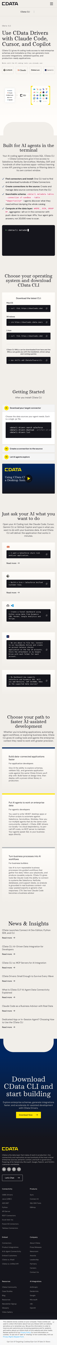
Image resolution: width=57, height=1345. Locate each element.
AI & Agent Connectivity (11, 1251)
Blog (3, 1295)
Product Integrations (10, 1247)
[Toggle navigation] (51, 3)
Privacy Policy (26, 1332)
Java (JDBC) (7, 1199)
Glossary (5, 1308)
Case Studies (7, 1291)
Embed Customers (9, 1255)
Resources (6, 1300)
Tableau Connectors (10, 1228)
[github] (14, 1169)
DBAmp (33, 1207)
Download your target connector (23, 408)
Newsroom (34, 1251)
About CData (35, 1243)
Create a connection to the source (24, 448)
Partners (33, 1264)
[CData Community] (19, 1169)
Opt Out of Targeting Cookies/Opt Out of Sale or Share (28, 1342)
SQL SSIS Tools (35, 1203)
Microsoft (33, 1300)
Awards (33, 1255)
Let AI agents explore (18, 457)
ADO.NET (5, 1203)
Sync (32, 1195)
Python (5, 1207)
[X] (9, 1169)
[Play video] (28, 479)
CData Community (9, 1287)
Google (32, 1295)
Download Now (26, 1115)
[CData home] (12, 3)
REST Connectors (9, 1215)
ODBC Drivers (7, 1195)
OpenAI (33, 1308)
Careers (33, 1268)
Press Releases (36, 1247)
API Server (6, 1211)
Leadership (34, 1260)
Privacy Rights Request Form (13, 1337)
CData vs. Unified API (10, 1264)
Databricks (34, 1291)
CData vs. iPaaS (8, 1260)
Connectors (6, 1243)
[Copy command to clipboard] (46, 308)
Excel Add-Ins (7, 1220)
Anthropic (34, 1287)
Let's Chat (9, 1178)
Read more (11, 563)
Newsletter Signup (9, 1304)
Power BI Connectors (10, 1224)
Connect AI (34, 1199)
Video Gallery (7, 1312)
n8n (31, 1304)
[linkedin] (4, 1169)
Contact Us (34, 1272)
